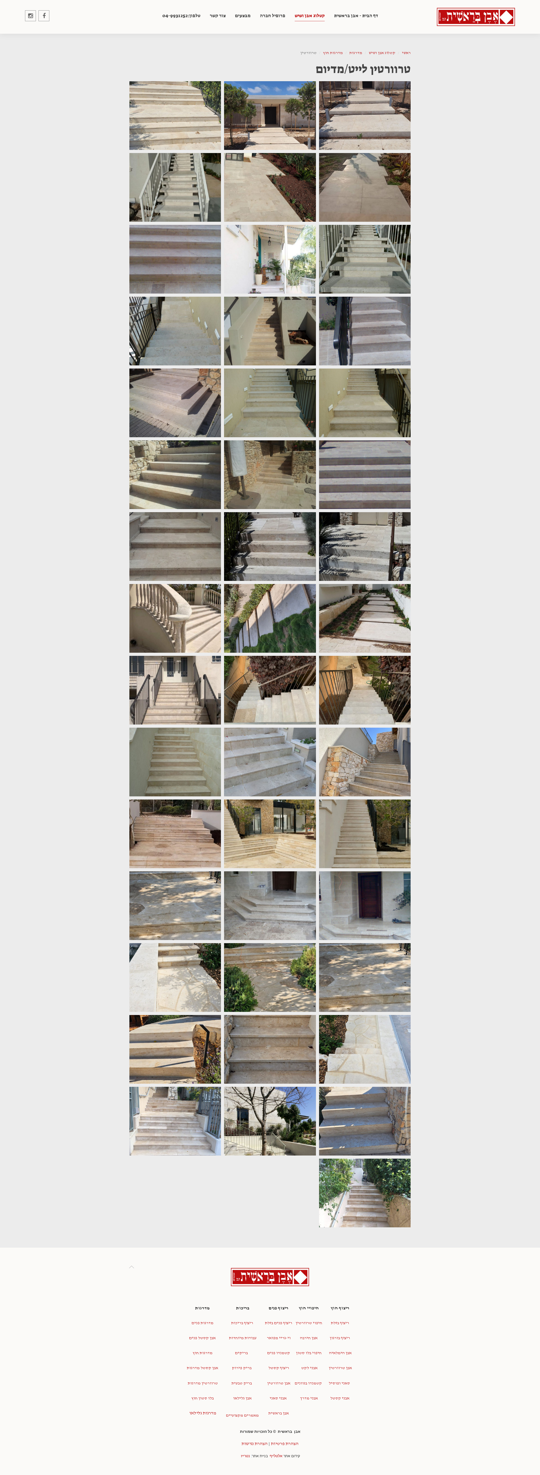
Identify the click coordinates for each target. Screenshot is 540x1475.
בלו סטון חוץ (202, 1398)
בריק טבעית (242, 1383)
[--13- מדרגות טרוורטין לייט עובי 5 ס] (175, 403)
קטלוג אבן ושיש (310, 15)
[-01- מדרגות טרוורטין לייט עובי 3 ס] (365, 115)
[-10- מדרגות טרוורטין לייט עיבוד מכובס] (175, 331)
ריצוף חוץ (340, 1308)
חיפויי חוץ (309, 1308)
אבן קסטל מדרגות (202, 1368)
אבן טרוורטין (340, 1368)
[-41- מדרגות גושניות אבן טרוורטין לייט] (175, 1049)
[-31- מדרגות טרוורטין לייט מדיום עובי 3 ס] (270, 833)
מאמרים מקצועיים (242, 1415)
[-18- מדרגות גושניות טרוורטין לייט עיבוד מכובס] (270, 546)
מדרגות (355, 53)
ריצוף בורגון (340, 1338)
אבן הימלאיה (340, 1353)
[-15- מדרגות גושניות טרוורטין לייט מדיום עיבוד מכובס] (270, 474)
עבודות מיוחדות (242, 1338)
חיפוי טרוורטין (309, 1323)
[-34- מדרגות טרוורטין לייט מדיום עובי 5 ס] (270, 905)
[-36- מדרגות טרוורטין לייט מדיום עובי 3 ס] (365, 977)
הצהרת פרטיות (284, 1443)
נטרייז (245, 1456)
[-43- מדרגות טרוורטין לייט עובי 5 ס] (270, 1121)
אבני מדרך (308, 1398)
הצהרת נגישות (255, 1443)
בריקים (242, 1353)
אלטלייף (276, 1456)
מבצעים (243, 15)
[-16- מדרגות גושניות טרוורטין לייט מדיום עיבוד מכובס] (175, 474)
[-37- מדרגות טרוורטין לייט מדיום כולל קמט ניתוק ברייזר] (270, 977)
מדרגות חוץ (333, 53)
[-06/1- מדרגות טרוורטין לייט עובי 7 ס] (175, 187)
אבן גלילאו (242, 1398)
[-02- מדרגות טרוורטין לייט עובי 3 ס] (270, 115)
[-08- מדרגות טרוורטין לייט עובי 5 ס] (365, 331)
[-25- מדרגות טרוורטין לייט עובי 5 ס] (270, 690)
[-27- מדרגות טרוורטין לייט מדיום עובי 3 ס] (365, 762)
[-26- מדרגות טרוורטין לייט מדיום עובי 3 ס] (175, 690)
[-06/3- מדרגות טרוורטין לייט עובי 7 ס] (270, 259)
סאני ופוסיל (339, 1383)
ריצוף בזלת (340, 1323)
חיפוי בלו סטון (309, 1353)
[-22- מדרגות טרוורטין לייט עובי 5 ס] (175, 618)
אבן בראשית (278, 1413)
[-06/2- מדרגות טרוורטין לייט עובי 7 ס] (365, 259)
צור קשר (218, 15)
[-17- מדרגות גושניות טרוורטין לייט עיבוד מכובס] (365, 546)
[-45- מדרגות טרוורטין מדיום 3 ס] (365, 1193)
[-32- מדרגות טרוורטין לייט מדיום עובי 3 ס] (175, 833)
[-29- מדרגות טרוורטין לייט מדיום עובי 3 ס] (175, 762)
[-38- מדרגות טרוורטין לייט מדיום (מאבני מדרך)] (175, 977)
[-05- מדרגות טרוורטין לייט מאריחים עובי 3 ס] (270, 187)
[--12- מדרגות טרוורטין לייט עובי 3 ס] (270, 403)
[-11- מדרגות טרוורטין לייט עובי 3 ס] (365, 403)
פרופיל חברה (272, 15)
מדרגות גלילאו (202, 1413)
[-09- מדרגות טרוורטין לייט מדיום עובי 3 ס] (270, 331)
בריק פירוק (242, 1368)
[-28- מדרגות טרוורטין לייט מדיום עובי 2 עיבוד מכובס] (270, 762)
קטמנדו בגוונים (308, 1383)
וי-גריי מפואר (279, 1338)
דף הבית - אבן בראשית (356, 15)
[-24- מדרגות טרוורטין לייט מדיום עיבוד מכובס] (365, 690)
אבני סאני (278, 1398)
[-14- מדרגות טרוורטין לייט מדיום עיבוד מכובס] (365, 474)
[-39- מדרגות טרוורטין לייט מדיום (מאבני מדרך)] (365, 1049)
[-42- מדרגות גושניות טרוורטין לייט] (365, 1121)
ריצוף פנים (278, 1308)
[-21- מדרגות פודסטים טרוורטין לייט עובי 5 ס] (365, 618)
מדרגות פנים (202, 1323)
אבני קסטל (339, 1398)
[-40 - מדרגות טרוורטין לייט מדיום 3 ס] (270, 1049)
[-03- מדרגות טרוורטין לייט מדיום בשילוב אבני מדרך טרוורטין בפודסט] (175, 115)
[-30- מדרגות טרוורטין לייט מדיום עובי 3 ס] (365, 833)
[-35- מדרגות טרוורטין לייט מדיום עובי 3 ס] (175, 905)
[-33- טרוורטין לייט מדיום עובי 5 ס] (365, 905)
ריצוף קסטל (278, 1368)
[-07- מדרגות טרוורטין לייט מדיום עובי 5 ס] (175, 259)
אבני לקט (309, 1368)
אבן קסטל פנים (202, 1338)
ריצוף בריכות (242, 1323)
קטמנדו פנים (278, 1353)
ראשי (406, 53)
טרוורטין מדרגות (202, 1383)
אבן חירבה (309, 1338)
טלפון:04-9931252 (181, 15)
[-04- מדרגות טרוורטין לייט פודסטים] (365, 187)
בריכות (242, 1308)
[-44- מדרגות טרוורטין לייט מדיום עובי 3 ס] (175, 1121)
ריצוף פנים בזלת (278, 1323)
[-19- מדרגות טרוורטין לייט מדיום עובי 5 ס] (175, 546)
